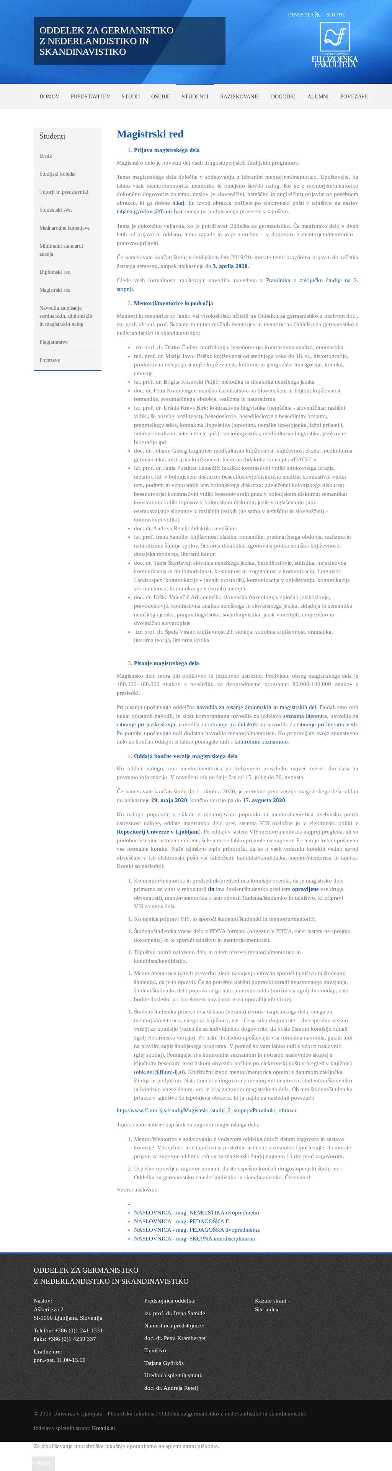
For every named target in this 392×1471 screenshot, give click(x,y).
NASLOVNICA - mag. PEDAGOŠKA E (181, 1221)
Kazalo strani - (272, 1301)
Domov (49, 97)
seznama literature (305, 716)
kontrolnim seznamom (260, 742)
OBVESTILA (301, 15)
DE (342, 15)
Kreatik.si (103, 1428)
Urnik (45, 156)
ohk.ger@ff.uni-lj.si (159, 1072)
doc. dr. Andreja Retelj (171, 1388)
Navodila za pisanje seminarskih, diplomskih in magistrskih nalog (65, 316)
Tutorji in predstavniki (63, 192)
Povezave (354, 97)
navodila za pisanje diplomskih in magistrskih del (256, 707)
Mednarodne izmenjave (64, 228)
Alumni (318, 97)
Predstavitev (90, 97)
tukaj (178, 203)
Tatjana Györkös (164, 1363)
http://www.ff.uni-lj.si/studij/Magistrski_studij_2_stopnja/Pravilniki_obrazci (206, 1110)
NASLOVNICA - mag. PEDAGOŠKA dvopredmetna (197, 1230)
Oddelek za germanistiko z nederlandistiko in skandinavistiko (106, 41)
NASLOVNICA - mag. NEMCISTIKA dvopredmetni (196, 1212)
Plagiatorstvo (53, 342)
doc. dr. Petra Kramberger (175, 1338)
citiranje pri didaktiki (233, 724)
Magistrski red (54, 290)
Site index (267, 1309)
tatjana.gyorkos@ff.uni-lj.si (149, 211)
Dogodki (283, 97)
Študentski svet (55, 210)
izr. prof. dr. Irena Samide (174, 1313)
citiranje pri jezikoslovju (146, 724)
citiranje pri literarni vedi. (327, 724)
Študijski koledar (57, 174)
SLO (331, 15)
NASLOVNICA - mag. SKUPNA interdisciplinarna (194, 1239)
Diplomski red (54, 272)
